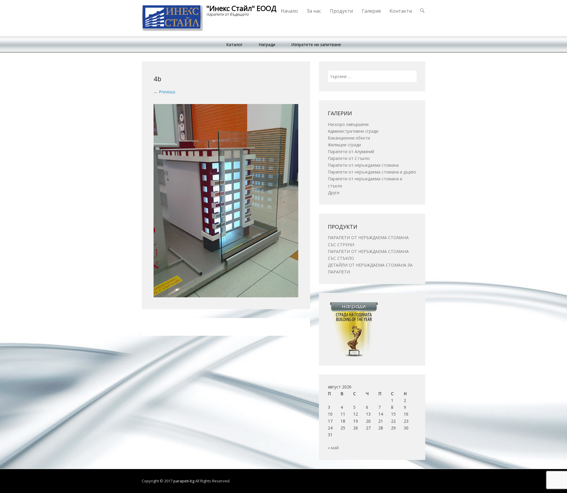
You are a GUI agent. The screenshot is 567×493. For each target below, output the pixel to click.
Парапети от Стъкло (349, 158)
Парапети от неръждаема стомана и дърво (372, 172)
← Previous (164, 92)
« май (333, 447)
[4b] (226, 200)
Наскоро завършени (348, 124)
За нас (314, 11)
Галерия (371, 11)
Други (333, 192)
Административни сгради (353, 131)
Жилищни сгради (344, 144)
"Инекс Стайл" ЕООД (241, 8)
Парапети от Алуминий (351, 151)
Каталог (234, 44)
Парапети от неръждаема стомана (363, 165)
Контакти (401, 11)
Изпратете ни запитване (316, 44)
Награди (267, 44)
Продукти (341, 11)
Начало (289, 11)
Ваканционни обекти (349, 138)
